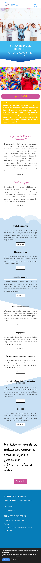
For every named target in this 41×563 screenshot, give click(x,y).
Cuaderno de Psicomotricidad (14, 520)
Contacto (20, 481)
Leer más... (20, 174)
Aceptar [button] (6, 560)
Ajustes (15, 560)
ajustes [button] (17, 556)
